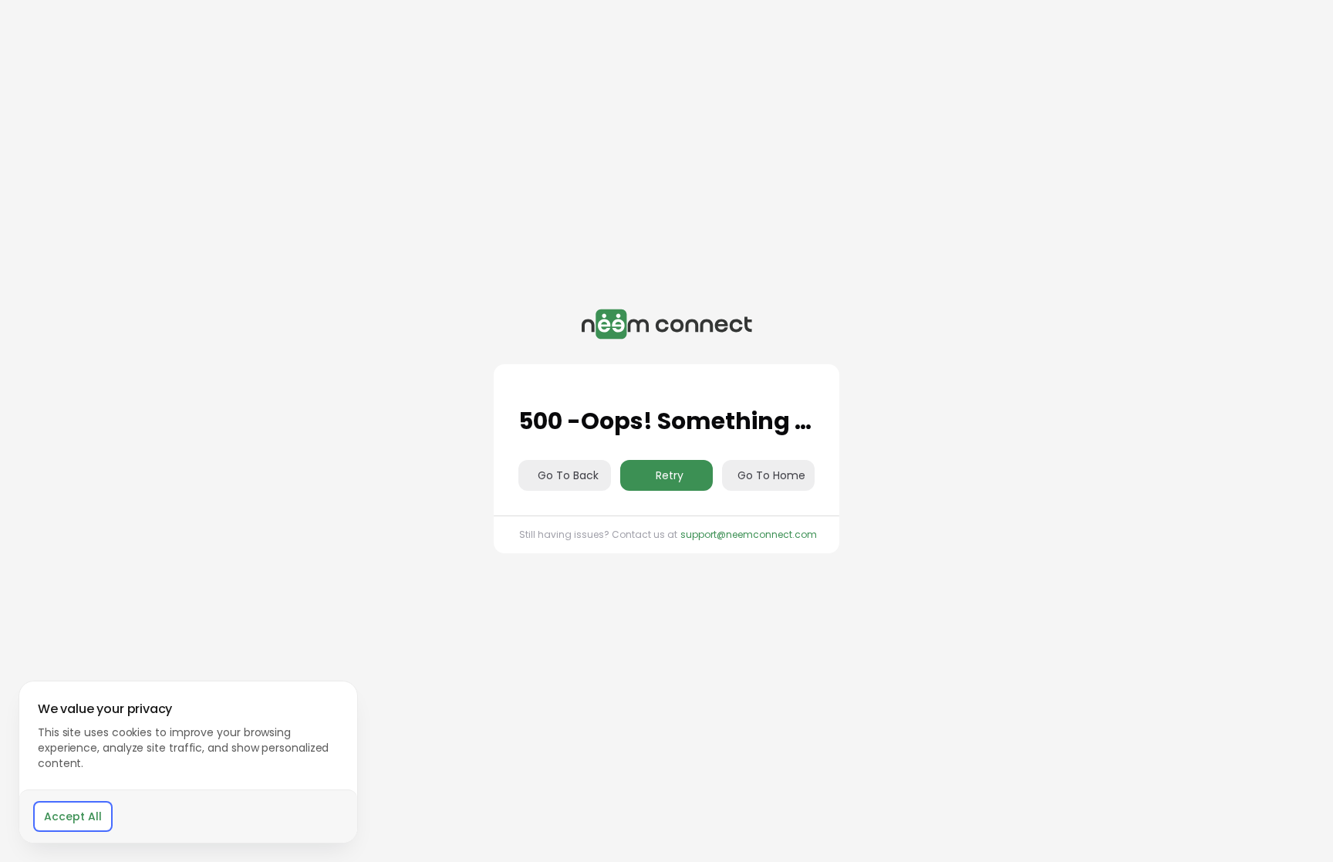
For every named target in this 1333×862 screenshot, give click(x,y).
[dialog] (188, 762)
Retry (669, 475)
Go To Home (771, 475)
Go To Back (568, 475)
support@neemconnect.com (748, 535)
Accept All (73, 816)
